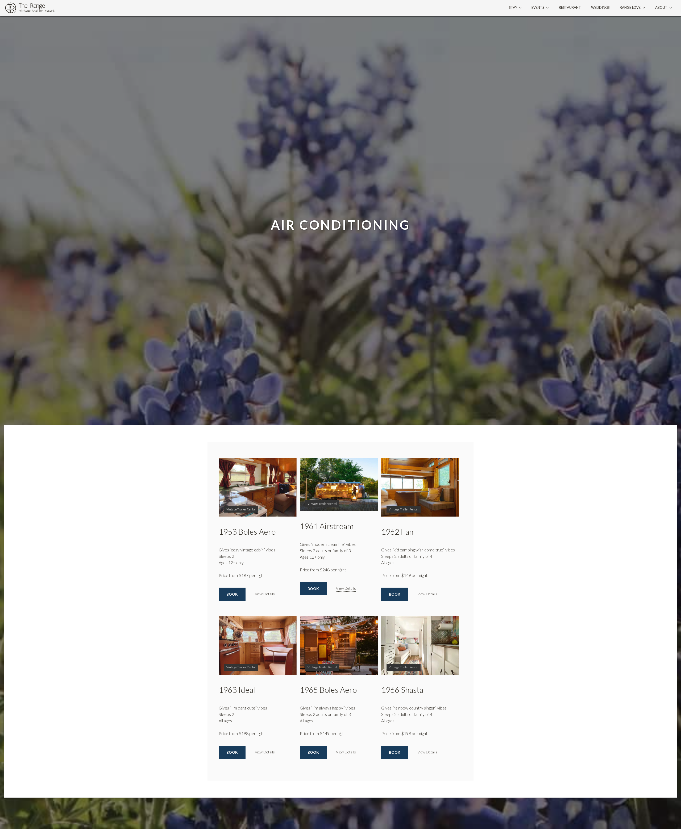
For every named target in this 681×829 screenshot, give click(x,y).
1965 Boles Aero (328, 689)
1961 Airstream (327, 526)
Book (232, 594)
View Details (265, 594)
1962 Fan (397, 531)
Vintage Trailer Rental (241, 509)
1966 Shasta (402, 689)
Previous (230, 487)
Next (284, 487)
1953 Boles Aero (247, 531)
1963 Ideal (237, 689)
